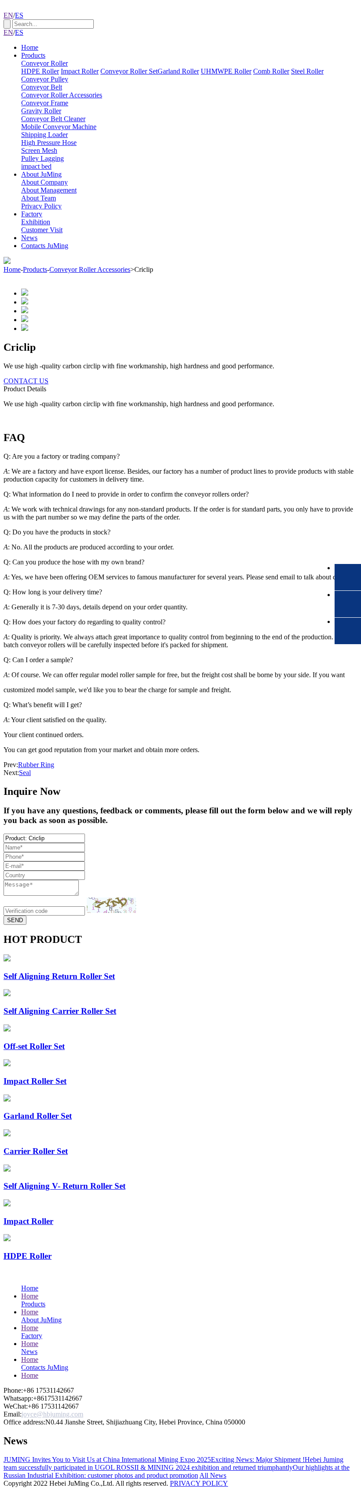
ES (19, 15)
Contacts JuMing (44, 245)
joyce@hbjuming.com (52, 1414)
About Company (44, 182)
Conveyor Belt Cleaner (53, 118)
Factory (31, 214)
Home (29, 47)
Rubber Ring (36, 764)
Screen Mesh (39, 150)
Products (33, 55)
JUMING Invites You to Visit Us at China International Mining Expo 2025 (107, 1459)
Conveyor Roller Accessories (61, 95)
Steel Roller (307, 71)
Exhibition (35, 222)
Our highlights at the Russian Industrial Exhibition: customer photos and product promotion (177, 1471)
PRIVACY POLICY (199, 1483)
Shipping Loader (44, 134)
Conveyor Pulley (44, 79)
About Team (38, 198)
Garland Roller (178, 71)
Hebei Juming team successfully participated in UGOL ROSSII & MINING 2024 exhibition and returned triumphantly (173, 1463)
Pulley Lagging (42, 158)
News (29, 237)
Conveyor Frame (44, 103)
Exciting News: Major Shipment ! (258, 1459)
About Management (49, 190)
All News (212, 1475)
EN (8, 15)
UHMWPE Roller (226, 71)
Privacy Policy (41, 206)
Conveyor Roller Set (129, 71)
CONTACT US (26, 381)
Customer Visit (42, 230)
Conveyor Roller (44, 63)
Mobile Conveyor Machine (58, 126)
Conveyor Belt (41, 87)
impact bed (36, 166)
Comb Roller (271, 71)
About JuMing (41, 174)
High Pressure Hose (49, 142)
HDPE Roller (40, 71)
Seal (25, 772)
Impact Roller (80, 71)
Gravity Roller (41, 111)
